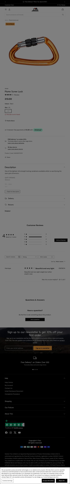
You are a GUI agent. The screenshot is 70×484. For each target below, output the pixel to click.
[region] (35, 475)
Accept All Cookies (48, 480)
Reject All (61, 480)
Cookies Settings (7, 480)
